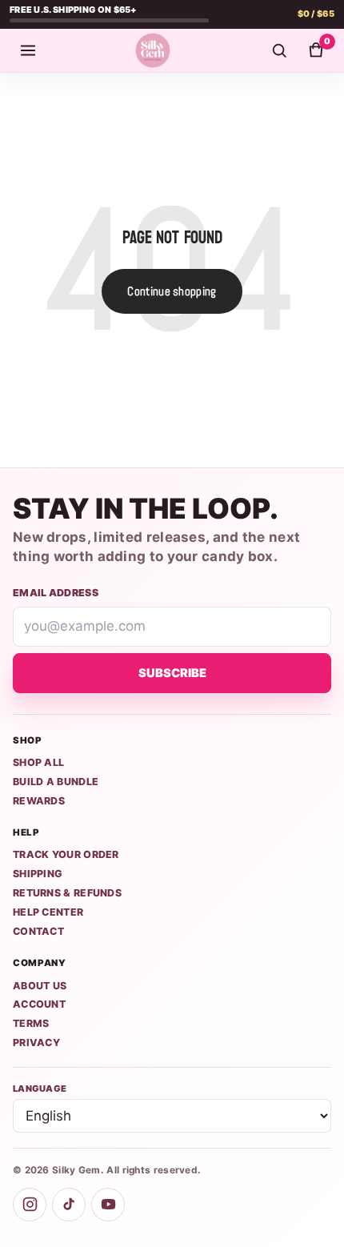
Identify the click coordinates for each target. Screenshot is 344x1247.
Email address (55, 593)
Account (39, 1004)
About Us (39, 986)
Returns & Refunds (67, 893)
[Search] (279, 50)
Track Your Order (66, 854)
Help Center (48, 912)
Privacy (36, 1042)
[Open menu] (28, 50)
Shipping (37, 874)
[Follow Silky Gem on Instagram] (29, 1204)
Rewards (39, 801)
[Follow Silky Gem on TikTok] (69, 1204)
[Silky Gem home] (152, 50)
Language (39, 1088)
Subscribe (172, 673)
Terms (31, 1023)
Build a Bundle (55, 782)
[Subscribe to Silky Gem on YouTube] (108, 1204)
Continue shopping (171, 291)
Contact (38, 931)
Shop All (38, 762)
